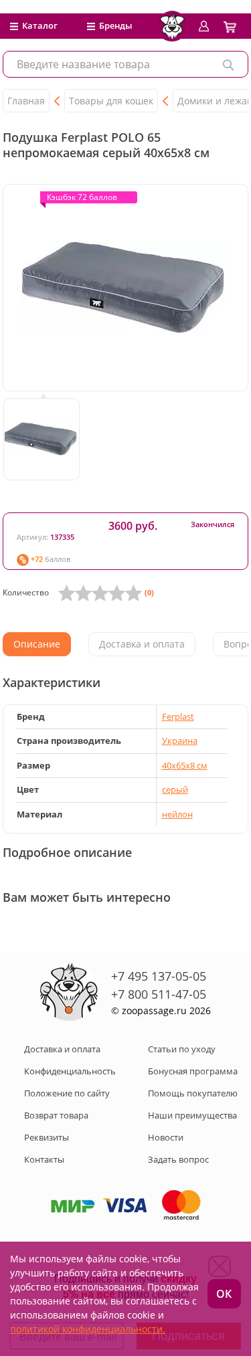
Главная (26, 100)
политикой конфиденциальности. (87, 1329)
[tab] (37, 644)
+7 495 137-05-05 (158, 976)
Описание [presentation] (36, 644)
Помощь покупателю (193, 1093)
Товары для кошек (111, 100)
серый (175, 789)
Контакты (44, 1159)
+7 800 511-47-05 (158, 994)
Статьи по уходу (182, 1049)
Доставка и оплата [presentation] (142, 644)
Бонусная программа (193, 1071)
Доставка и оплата (62, 1049)
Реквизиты (46, 1137)
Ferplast (178, 716)
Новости (165, 1137)
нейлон (177, 814)
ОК (224, 1293)
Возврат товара (56, 1115)
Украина (179, 741)
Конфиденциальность (70, 1071)
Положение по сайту (67, 1093)
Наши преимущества (192, 1115)
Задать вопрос (178, 1159)
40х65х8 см (184, 765)
